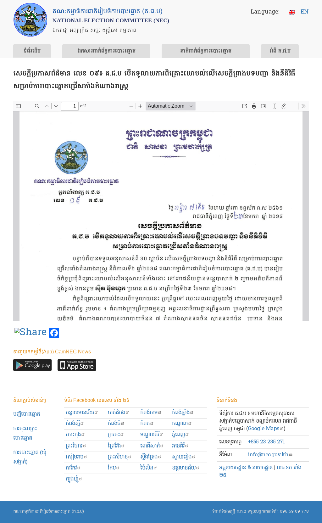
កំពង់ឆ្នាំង (181, 413)
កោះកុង (73, 435)
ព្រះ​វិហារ (74, 446)
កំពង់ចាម (149, 413)
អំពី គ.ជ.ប (280, 51)
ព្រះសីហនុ (118, 457)
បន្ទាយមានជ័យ (80, 413)
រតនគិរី (178, 446)
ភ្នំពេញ (178, 435)
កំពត (145, 424)
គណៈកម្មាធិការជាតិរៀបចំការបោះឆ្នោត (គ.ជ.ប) (48, 512)
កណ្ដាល (180, 424)
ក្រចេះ (114, 435)
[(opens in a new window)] (30, 333)
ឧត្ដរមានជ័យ (184, 468)
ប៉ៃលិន (146, 468)
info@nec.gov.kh (268, 455)
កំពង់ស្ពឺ (73, 424)
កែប (112, 468)
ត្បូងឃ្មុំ (72, 479)
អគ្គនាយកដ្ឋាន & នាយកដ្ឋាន (246, 468)
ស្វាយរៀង (182, 457)
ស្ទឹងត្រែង (149, 457)
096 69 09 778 (294, 512)
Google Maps (263, 429)
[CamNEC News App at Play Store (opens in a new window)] (32, 367)
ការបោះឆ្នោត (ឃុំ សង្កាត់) (29, 457)
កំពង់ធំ (114, 424)
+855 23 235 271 (266, 442)
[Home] (30, 20)
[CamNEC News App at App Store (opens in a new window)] (77, 367)
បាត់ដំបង (116, 413)
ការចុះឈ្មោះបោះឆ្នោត (25, 433)
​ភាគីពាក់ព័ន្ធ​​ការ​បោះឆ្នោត (205, 51)
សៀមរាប (74, 457)
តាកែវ (71, 468)
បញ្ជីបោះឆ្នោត (26, 414)
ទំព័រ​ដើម (32, 51)
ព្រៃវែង (114, 446)
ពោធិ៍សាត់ (150, 446)
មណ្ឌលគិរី (149, 435)
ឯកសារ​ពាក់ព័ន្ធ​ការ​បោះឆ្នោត (106, 51)
